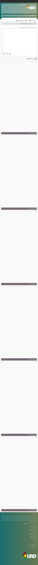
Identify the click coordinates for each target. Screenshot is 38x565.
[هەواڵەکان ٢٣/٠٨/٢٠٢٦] (19, 97)
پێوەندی (17, 20)
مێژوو (26, 20)
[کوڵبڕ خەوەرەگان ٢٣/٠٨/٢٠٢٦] (19, 172)
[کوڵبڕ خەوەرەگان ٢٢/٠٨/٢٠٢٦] (19, 398)
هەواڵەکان (30, 23)
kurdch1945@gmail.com (32, 545)
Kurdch (34, 23)
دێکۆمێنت (30, 20)
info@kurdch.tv (33, 544)
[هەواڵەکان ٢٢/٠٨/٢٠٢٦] (19, 323)
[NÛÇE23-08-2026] (19, 248)
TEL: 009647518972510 (33, 547)
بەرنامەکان (22, 20)
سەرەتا (34, 20)
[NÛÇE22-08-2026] (19, 474)
